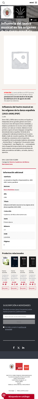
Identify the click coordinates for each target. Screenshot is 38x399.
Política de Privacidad (22, 390)
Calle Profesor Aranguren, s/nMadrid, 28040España (19, 381)
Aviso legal (11, 390)
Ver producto (5, 288)
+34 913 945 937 (26, 384)
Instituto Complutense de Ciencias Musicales (20, 12)
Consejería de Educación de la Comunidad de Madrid (26, 367)
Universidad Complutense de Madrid (7, 12)
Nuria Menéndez (9, 190)
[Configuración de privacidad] (4, 395)
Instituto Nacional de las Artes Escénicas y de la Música (19, 366)
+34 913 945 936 (17, 384)
